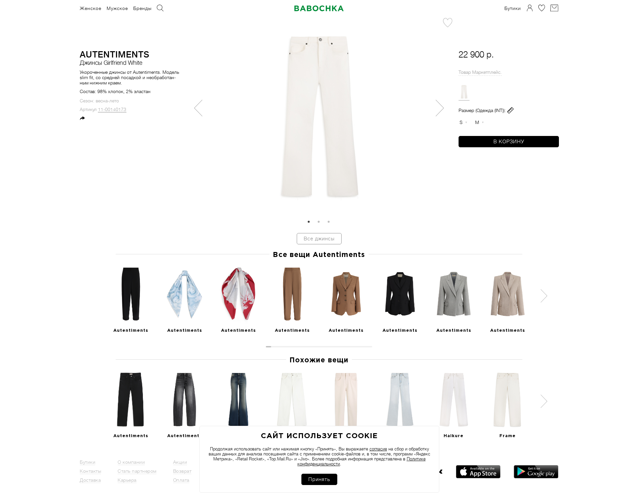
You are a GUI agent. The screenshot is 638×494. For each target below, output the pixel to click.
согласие (378, 448)
